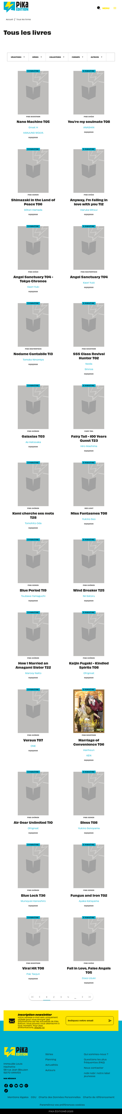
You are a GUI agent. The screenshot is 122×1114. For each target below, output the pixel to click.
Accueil (9, 19)
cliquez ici (39, 1027)
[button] (18, 57)
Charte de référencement (99, 1097)
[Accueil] (16, 7)
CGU (33, 1097)
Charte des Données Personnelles (60, 1097)
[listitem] (6, 1085)
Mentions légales (18, 1097)
